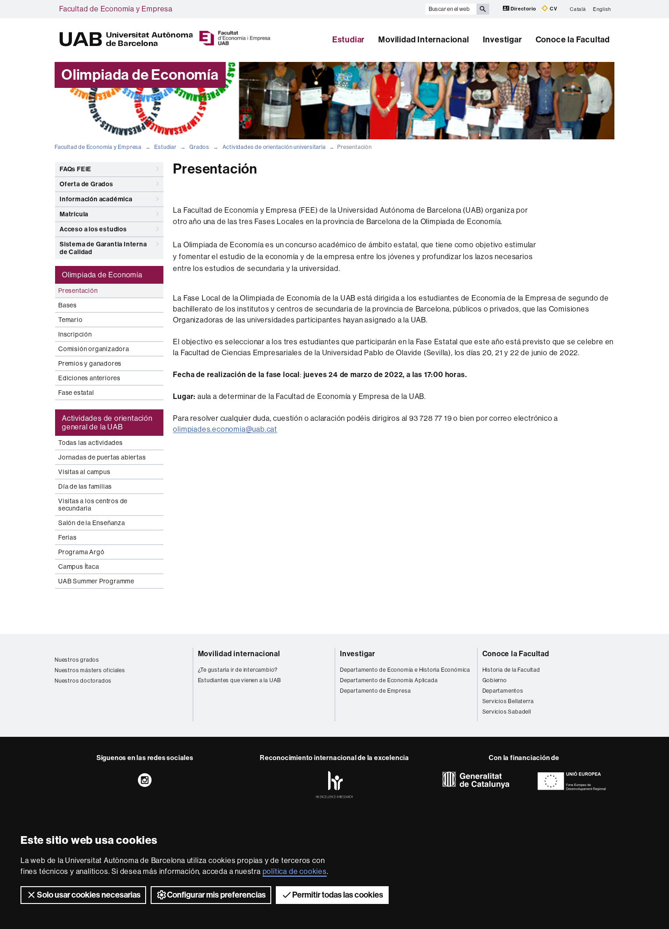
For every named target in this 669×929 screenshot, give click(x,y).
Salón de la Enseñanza (91, 522)
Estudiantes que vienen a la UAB (240, 680)
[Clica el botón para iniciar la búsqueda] (482, 9)
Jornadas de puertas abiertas (102, 457)
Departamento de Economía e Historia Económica (405, 670)
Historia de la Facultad (511, 670)
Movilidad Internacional (423, 40)
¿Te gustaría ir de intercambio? (238, 670)
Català (578, 9)
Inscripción (75, 334)
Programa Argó (81, 552)
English (602, 9)
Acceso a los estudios (93, 229)
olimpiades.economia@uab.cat (225, 429)
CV (552, 9)
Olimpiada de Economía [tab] (102, 275)
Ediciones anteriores (89, 378)
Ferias (67, 537)
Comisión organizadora (93, 348)
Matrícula (74, 214)
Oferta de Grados (86, 184)
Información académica (96, 199)
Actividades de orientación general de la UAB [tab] (107, 422)
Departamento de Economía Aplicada (388, 680)
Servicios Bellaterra (508, 701)
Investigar (502, 40)
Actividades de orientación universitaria (274, 147)
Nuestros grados (77, 660)
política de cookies (295, 871)
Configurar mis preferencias (216, 895)
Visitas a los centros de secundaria (92, 504)
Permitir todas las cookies (337, 895)
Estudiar (348, 40)
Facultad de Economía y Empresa (115, 9)
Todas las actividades (90, 442)
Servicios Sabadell (506, 712)
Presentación (78, 290)
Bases (67, 305)
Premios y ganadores (90, 363)
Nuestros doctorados (83, 681)
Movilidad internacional (239, 653)
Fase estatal (76, 392)
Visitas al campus (84, 471)
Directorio (523, 9)
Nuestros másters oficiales (90, 670)
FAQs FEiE (75, 169)
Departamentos (502, 691)
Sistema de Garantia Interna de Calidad (103, 248)
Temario (70, 319)
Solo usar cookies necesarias (89, 895)
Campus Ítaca (78, 566)
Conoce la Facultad (573, 40)
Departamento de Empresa (375, 691)
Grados (199, 147)
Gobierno (494, 680)
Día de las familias (85, 486)
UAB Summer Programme (96, 581)
